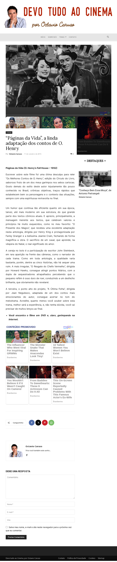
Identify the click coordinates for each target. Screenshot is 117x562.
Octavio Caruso (15, 154)
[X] (38, 423)
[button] (107, 37)
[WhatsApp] (51, 423)
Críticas (9, 132)
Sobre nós (52, 37)
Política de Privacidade (76, 558)
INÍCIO (43, 37)
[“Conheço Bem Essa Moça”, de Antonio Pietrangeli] (95, 179)
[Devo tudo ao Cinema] (58, 16)
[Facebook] (32, 423)
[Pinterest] (45, 423)
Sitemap (101, 558)
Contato (72, 37)
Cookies (92, 558)
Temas (61, 37)
